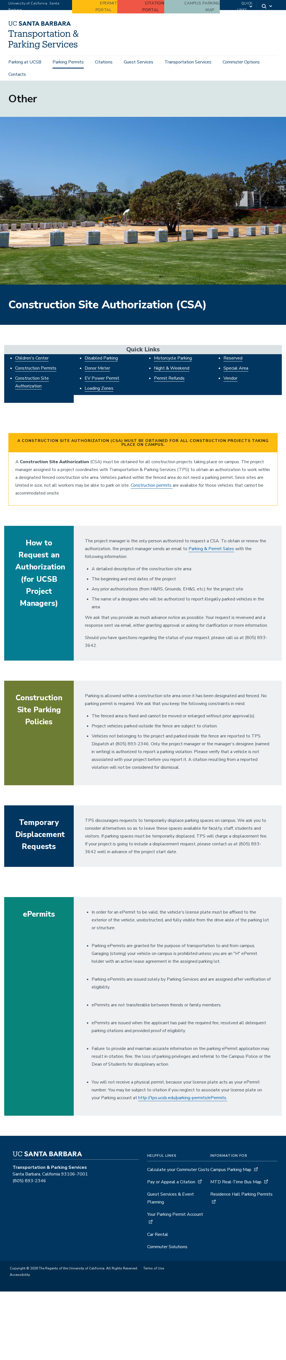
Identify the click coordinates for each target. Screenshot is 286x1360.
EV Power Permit (102, 378)
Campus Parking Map (230, 1170)
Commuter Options (241, 62)
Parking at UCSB (24, 62)
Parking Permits (68, 62)
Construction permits (152, 485)
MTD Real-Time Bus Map (235, 1182)
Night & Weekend (171, 368)
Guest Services (138, 62)
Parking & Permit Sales (211, 549)
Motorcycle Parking (173, 358)
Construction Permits (35, 368)
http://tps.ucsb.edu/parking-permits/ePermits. (182, 1098)
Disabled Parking (101, 358)
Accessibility (20, 1275)
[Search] (267, 7)
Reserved (232, 358)
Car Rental (157, 1234)
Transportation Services (188, 62)
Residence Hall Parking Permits (241, 1194)
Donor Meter (97, 368)
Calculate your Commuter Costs (178, 1170)
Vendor (230, 378)
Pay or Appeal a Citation (171, 1182)
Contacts (17, 74)
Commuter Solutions (167, 1247)
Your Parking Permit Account (175, 1214)
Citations (104, 62)
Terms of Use (153, 1268)
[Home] (45, 48)
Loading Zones (99, 388)
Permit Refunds (169, 378)
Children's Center (32, 358)
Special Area (235, 368)
